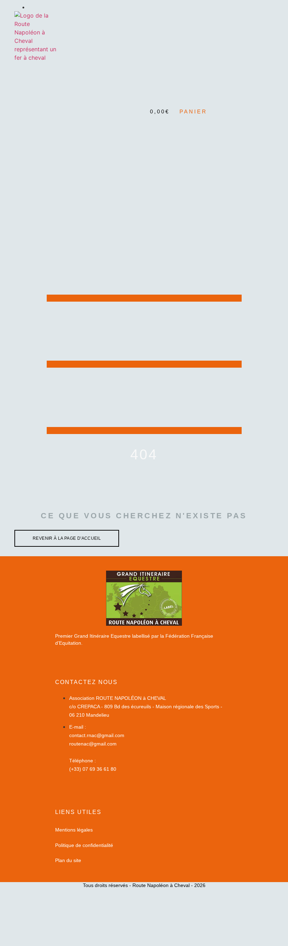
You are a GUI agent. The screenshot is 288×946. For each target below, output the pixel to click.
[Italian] (263, 101)
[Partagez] (249, 7)
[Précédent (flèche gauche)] (12, 473)
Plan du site (68, 860)
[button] (144, 84)
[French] (249, 101)
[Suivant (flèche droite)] (275, 473)
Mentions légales (74, 830)
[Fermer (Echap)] (265, 7)
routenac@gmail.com (93, 777)
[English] (242, 101)
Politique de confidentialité (84, 845)
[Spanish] (270, 101)
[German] (256, 101)
